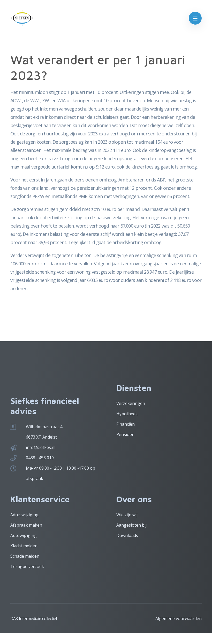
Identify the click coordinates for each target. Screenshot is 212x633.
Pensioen (125, 434)
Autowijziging (23, 535)
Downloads (127, 535)
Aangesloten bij (131, 525)
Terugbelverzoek (27, 566)
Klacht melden (23, 546)
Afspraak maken (26, 525)
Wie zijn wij (127, 515)
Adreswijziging (24, 515)
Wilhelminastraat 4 (44, 427)
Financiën (125, 424)
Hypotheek (127, 414)
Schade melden (24, 556)
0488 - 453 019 (40, 458)
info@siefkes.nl (40, 447)
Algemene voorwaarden (178, 618)
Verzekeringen (130, 403)
